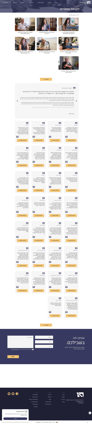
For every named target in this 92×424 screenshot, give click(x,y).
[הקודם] (76, 101)
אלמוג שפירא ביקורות (33, 399)
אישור (15, 419)
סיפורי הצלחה (35, 397)
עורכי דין (63, 399)
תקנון (50, 399)
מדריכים (31, 2)
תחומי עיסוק (41, 2)
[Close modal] (87, 422)
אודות (49, 2)
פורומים (22, 2)
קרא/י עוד (71, 114)
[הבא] (17, 101)
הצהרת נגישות (48, 402)
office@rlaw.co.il (80, 401)
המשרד (63, 397)
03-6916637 (6, 2)
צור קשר (15, 2)
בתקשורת (36, 406)
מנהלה (63, 402)
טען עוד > (46, 79)
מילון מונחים (35, 404)
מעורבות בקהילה (34, 402)
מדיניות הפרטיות (14, 349)
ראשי (56, 2)
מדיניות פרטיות (48, 404)
